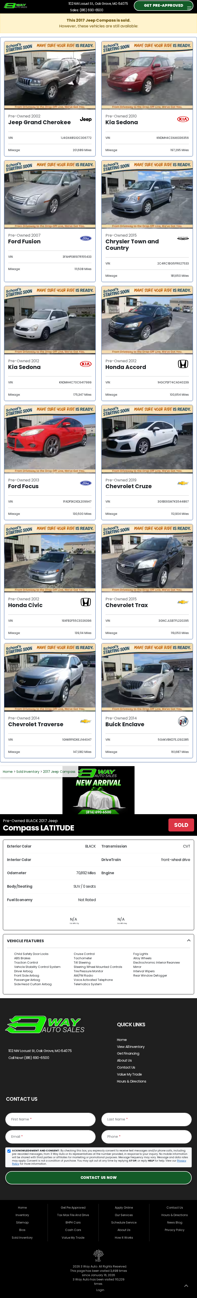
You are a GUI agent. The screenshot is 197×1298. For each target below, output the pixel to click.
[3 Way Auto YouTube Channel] (30, 1074)
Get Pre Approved (73, 1208)
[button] (98, 964)
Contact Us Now (98, 1177)
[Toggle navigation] (189, 8)
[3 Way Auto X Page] (20, 1074)
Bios (22, 1230)
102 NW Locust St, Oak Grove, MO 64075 (39, 1050)
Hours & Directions (131, 1081)
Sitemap (22, 1222)
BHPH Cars (73, 1222)
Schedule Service (123, 1222)
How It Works (124, 1238)
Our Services (124, 1215)
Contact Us (126, 1067)
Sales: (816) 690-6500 (86, 10)
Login (99, 1290)
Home (8, 771)
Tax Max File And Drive (73, 1215)
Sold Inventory (27, 771)
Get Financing (128, 1053)
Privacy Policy (175, 1230)
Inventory (22, 1215)
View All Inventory (131, 1046)
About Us (124, 1060)
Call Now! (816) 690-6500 (28, 1057)
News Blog (174, 1222)
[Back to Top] (186, 1287)
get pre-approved (163, 5)
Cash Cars (73, 1230)
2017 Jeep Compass (59, 771)
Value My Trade (129, 1074)
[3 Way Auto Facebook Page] (10, 1074)
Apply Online (124, 1208)
